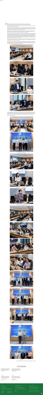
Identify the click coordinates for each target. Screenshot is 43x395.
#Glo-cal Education (15, 379)
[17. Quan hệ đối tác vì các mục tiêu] (2, 380)
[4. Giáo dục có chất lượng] (1, 380)
